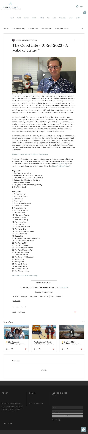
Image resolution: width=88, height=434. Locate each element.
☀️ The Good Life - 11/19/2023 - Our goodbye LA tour (16, 343)
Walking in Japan (33, 28)
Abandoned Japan (47, 28)
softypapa (24, 296)
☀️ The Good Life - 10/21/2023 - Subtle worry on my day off (72, 343)
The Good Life (44, 296)
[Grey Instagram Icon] (59, 418)
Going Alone (33, 296)
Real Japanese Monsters (62, 28)
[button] (84, 12)
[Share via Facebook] (13, 307)
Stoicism (58, 296)
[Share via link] (25, 307)
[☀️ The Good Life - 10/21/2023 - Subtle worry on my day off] (71, 332)
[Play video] (44, 75)
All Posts (6, 28)
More (74, 28)
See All (82, 322)
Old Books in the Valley (18, 28)
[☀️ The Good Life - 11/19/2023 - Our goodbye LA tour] (16, 332)
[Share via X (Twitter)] (17, 307)
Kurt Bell (15, 296)
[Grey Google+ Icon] (56, 418)
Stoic (52, 296)
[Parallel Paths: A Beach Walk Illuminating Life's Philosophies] (44, 332)
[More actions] (75, 40)
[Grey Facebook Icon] (53, 418)
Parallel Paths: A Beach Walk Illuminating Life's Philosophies (43, 343)
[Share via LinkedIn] (21, 307)
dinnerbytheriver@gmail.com (36, 401)
